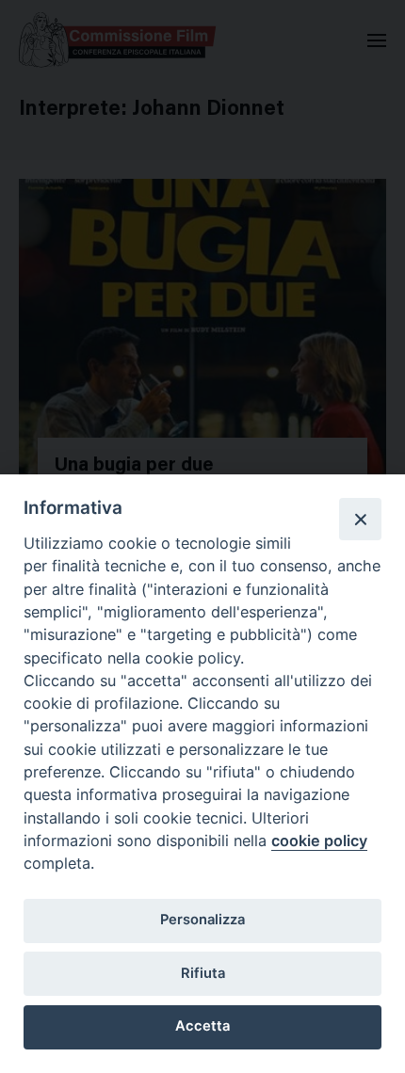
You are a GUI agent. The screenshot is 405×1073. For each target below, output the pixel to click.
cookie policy (319, 840)
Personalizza (202, 919)
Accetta (202, 1025)
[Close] (360, 518)
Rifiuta (203, 973)
